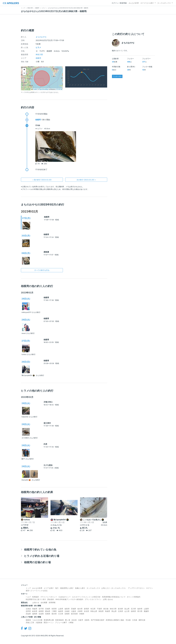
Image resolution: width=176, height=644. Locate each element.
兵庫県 (79, 611)
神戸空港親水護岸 (97, 620)
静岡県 (41, 611)
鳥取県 (101, 611)
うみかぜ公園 (37, 620)
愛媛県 (146, 611)
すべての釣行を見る (41, 270)
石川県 (133, 609)
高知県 (28, 614)
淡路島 (86, 620)
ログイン (149, 588)
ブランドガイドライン (93, 599)
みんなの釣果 (134, 3)
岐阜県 (34, 611)
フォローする (117, 76)
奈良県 (86, 611)
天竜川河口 (48, 402)
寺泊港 (128, 620)
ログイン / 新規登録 (119, 3)
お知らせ (35, 602)
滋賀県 (60, 611)
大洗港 (134, 620)
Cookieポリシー (65, 597)
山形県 (60, 609)
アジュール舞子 (61, 622)
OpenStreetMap (43, 89)
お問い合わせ (108, 599)
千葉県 (99, 609)
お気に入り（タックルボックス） (114, 588)
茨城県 (73, 609)
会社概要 (44, 602)
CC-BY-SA (59, 89)
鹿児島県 (74, 614)
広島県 (120, 611)
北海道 (28, 609)
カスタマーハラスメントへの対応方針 (86, 597)
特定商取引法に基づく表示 (36, 599)
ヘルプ (28, 597)
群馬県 (86, 609)
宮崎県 (67, 614)
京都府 (67, 611)
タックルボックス (164, 3)
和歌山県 (93, 611)
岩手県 (41, 609)
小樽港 (70, 622)
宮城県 (47, 609)
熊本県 (54, 614)
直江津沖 (47, 423)
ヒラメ (38, 47)
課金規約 (50, 599)
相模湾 (38, 58)
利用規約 (35, 597)
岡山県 (113, 611)
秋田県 (54, 609)
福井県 (139, 609)
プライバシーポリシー (48, 597)
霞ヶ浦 (67, 620)
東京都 (105, 609)
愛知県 (47, 611)
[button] (24, 69)
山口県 (126, 611)
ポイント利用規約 (133, 597)
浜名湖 (74, 620)
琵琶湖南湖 (59, 620)
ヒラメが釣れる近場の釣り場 (41, 555)
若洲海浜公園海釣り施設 (115, 620)
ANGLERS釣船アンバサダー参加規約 (69, 599)
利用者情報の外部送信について (113, 597)
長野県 (28, 611)
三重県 (54, 611)
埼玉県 (92, 609)
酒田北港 (142, 620)
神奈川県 (39, 54)
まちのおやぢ (41, 37)
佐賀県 (41, 614)
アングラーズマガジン (136, 588)
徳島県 (133, 611)
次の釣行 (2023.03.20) (86, 180)
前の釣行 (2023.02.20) (41, 180)
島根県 (107, 611)
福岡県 (34, 614)
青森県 (34, 609)
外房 (45, 444)
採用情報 (52, 602)
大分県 (60, 614)
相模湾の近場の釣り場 (37, 562)
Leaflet (35, 89)
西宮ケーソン (49, 622)
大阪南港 (39, 622)
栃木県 (79, 609)
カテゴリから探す (147, 3)
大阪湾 (80, 620)
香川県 (139, 611)
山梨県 (146, 609)
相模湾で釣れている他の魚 (40, 549)
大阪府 (73, 611)
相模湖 (28, 620)
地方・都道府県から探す (64, 588)
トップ (28, 588)
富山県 (126, 609)
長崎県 (47, 614)
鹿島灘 (46, 252)
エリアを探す (49, 588)
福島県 (67, 609)
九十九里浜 (48, 465)
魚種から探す (80, 588)
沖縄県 (81, 614)
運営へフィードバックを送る (37, 591)
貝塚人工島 (30, 622)
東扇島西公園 (49, 620)
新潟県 (120, 609)
